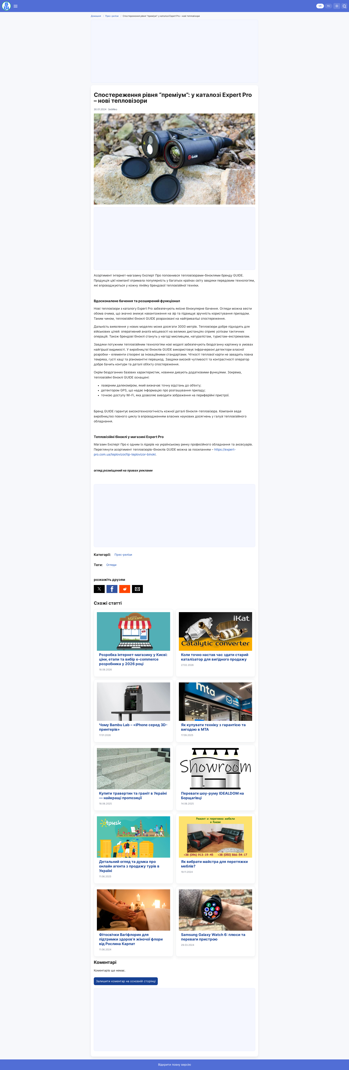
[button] (99, 589)
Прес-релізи (112, 16)
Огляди (111, 565)
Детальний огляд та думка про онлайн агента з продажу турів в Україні (129, 866)
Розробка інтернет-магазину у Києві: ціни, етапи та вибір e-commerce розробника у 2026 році (133, 659)
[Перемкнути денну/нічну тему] (336, 6)
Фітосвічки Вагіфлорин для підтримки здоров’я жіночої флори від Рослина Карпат (131, 939)
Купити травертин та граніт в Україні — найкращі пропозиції (133, 795)
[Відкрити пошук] (344, 6)
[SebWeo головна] (6, 6)
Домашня (96, 16)
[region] (174, 50)
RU (328, 6)
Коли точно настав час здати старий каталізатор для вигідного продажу (214, 657)
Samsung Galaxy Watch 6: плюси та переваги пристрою (213, 936)
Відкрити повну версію (174, 1064)
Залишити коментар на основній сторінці (126, 981)
